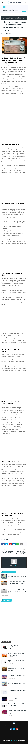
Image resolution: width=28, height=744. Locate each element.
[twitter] (14, 729)
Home (4, 17)
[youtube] (17, 729)
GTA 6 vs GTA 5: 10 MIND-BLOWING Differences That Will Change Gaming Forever (16, 683)
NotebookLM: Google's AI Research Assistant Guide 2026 (12, 9)
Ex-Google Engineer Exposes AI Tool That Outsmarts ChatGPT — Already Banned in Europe (16, 583)
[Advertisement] (14, 106)
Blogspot (24, 741)
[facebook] (11, 729)
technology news (9, 17)
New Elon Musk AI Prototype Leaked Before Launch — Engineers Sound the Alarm (17, 591)
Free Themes (12, 741)
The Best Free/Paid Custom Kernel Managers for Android (16, 654)
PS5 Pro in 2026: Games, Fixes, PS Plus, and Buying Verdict (17, 704)
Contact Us (16, 738)
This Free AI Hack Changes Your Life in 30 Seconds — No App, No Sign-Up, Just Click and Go (17, 712)
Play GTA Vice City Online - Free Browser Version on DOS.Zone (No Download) (16, 668)
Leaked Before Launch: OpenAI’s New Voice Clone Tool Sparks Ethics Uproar (17, 575)
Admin (4, 33)
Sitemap (21, 738)
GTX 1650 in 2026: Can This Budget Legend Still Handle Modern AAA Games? (16, 647)
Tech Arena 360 (13, 740)
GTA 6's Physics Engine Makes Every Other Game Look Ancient (16, 676)
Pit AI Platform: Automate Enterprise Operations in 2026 (16, 697)
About (11, 738)
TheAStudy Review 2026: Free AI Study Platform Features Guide (17, 691)
